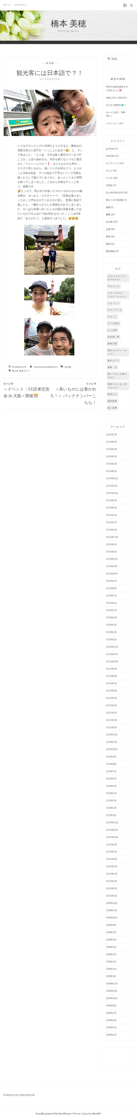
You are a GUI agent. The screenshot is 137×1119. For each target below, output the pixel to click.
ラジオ (109, 178)
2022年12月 (112, 646)
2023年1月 (111, 639)
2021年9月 (111, 756)
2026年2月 (111, 463)
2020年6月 (111, 859)
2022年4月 (111, 705)
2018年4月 (111, 1034)
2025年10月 (112, 493)
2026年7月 (111, 434)
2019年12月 (111, 903)
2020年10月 (112, 837)
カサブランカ (115, 310)
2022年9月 (111, 668)
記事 (108, 229)
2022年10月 (112, 661)
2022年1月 (111, 727)
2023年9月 (111, 581)
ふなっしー (114, 303)
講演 (108, 243)
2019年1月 (111, 976)
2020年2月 (111, 888)
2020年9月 (111, 844)
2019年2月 (111, 968)
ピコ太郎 (112, 330)
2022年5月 (111, 698)
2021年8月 (111, 764)
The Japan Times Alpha (117, 295)
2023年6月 (111, 603)
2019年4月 (111, 954)
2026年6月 (111, 441)
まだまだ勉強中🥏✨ (116, 105)
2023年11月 (111, 566)
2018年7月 (111, 1013)
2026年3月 (111, 456)
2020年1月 (111, 895)
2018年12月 (112, 983)
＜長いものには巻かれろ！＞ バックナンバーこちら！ (73, 393)
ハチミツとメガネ (114, 123)
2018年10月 (112, 998)
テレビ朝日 (114, 323)
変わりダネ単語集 (114, 200)
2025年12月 (112, 478)
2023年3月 (111, 624)
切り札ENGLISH (114, 192)
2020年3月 (111, 881)
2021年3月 (111, 800)
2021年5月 (111, 786)
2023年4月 (111, 617)
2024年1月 (111, 551)
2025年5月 (111, 515)
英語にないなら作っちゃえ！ (117, 386)
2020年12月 (112, 822)
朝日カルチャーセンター (117, 352)
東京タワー (24, 371)
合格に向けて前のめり (117, 97)
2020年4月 (111, 873)
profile (21, 5)
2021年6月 (111, 778)
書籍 (108, 214)
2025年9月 (111, 500)
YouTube (110, 156)
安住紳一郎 (114, 337)
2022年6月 (111, 690)
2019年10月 (111, 917)
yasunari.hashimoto (45, 367)
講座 (108, 236)
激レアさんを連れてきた (117, 375)
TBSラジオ (114, 286)
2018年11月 (111, 991)
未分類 (50, 63)
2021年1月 (111, 815)
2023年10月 (112, 573)
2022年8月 (111, 676)
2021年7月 (111, 771)
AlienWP (96, 1113)
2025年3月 (111, 522)
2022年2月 (111, 720)
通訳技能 (110, 251)
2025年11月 (112, 485)
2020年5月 (111, 866)
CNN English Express (117, 278)
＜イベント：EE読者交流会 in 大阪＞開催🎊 (26, 390)
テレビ (109, 170)
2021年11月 (111, 742)
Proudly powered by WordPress (53, 1113)
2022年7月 (111, 683)
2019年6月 (111, 939)
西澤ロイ (112, 394)
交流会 (109, 185)
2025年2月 (111, 529)
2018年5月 (111, 1027)
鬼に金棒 (112, 407)
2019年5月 (111, 947)
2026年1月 (111, 471)
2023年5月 (111, 610)
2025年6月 (111, 507)
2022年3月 (111, 712)
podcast (110, 148)
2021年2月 (111, 807)
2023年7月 (111, 595)
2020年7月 (111, 851)
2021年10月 (112, 749)
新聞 (108, 207)
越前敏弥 (112, 401)
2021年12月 (112, 734)
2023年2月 (111, 632)
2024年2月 (111, 544)
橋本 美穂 (68, 23)
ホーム (7, 5)
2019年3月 (111, 961)
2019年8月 (111, 925)
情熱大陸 (112, 343)
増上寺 (15, 371)
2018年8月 (111, 1005)
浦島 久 (112, 367)
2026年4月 (111, 449)
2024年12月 (112, 537)
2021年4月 (111, 793)
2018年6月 (111, 1020)
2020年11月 (112, 829)
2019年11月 (111, 910)
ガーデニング (112, 163)
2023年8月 (111, 588)
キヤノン (112, 316)
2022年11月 (112, 654)
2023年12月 (112, 558)
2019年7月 (111, 932)
